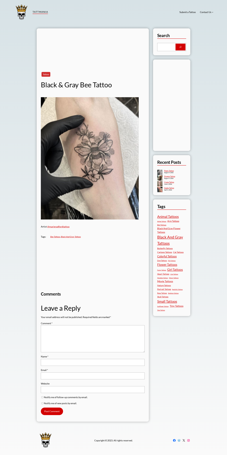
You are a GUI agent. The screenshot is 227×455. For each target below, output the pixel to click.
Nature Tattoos (164, 285)
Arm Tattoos (173, 221)
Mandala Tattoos (162, 278)
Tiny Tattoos (176, 305)
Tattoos (46, 74)
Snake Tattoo (169, 188)
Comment (46, 323)
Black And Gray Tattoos (71, 236)
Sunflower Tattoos (163, 306)
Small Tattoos (167, 301)
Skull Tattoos (162, 297)
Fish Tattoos (172, 261)
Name (44, 356)
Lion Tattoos (174, 274)
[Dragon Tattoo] (159, 178)
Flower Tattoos (167, 264)
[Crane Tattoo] (159, 184)
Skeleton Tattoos (173, 293)
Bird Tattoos (161, 225)
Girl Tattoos (175, 269)
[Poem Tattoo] (159, 172)
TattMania (40, 11)
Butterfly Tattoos (165, 248)
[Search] (180, 47)
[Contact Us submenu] (212, 12)
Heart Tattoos (163, 274)
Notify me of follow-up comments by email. (66, 397)
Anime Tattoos (161, 221)
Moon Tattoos (174, 278)
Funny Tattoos (161, 270)
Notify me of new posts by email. (60, 403)
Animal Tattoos (168, 216)
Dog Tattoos (162, 260)
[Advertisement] (93, 46)
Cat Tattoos (178, 252)
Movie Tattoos (165, 281)
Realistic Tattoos (177, 289)
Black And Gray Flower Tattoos (168, 230)
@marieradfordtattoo (58, 226)
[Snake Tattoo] (159, 190)
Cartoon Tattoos (164, 252)
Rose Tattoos (162, 293)
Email (44, 370)
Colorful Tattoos (167, 256)
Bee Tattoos (55, 236)
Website (45, 383)
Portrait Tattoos (164, 289)
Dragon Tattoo (169, 176)
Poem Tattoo (169, 171)
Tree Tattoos (161, 310)
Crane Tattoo (169, 182)
